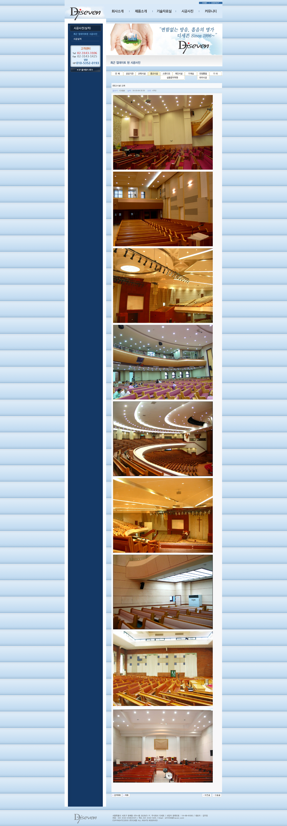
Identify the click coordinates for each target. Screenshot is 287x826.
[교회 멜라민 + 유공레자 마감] (206, 795)
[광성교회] (217, 795)
